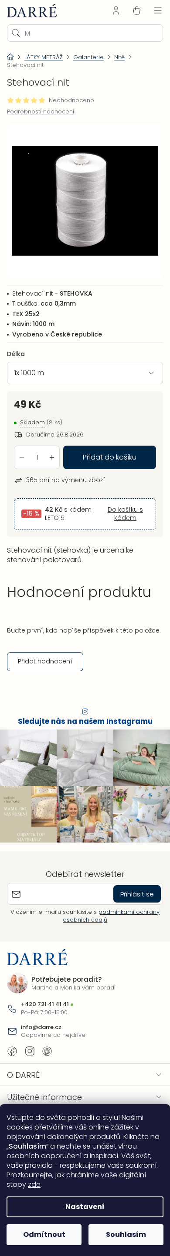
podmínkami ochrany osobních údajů (108, 914)
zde (63, 1184)
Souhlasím (121, 1234)
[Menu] (151, 10)
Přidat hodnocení (45, 663)
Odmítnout (42, 1234)
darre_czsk (29, 1049)
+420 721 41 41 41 (45, 1002)
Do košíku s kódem (120, 507)
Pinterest (47, 1049)
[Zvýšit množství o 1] (52, 451)
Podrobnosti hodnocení (40, 112)
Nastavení (82, 1207)
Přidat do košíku (106, 451)
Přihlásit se (130, 891)
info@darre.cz (41, 1025)
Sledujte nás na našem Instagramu (81, 723)
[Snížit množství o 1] (22, 451)
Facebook (12, 1049)
